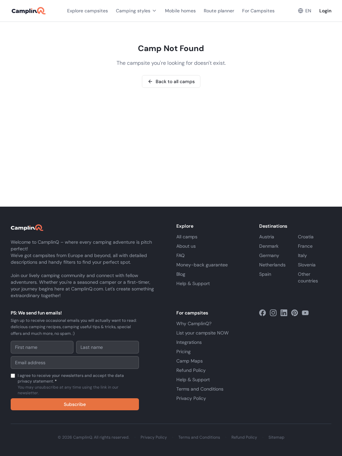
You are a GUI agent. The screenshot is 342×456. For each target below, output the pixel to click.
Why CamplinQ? (193, 323)
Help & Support (193, 283)
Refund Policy (191, 370)
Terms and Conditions (199, 389)
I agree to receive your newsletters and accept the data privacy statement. (71, 384)
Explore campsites (87, 11)
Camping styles (133, 11)
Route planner (219, 11)
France (305, 246)
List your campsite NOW (202, 333)
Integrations (189, 342)
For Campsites (258, 11)
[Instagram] (273, 312)
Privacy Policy (191, 398)
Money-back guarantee (202, 265)
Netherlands (272, 265)
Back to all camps (175, 81)
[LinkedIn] (284, 312)
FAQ (180, 255)
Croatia (306, 237)
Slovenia (307, 265)
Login (325, 11)
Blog (180, 274)
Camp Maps (189, 361)
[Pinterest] (294, 312)
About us (186, 246)
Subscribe (75, 404)
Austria (266, 237)
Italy (302, 255)
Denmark (269, 246)
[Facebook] (262, 312)
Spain (265, 274)
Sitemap (277, 437)
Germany (269, 255)
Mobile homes (180, 11)
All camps (186, 237)
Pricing (183, 352)
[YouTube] (305, 312)
